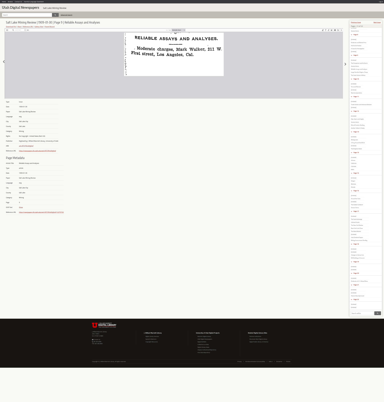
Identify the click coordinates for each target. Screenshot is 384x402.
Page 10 (356, 79)
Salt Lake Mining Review (54, 8)
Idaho (352, 169)
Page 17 (356, 211)
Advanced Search (66, 15)
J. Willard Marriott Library (99, 332)
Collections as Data (203, 344)
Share (19, 27)
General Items (355, 31)
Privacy (239, 361)
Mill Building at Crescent (357, 258)
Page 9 (356, 55)
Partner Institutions (255, 336)
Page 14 (356, 152)
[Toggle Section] (352, 35)
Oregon (353, 181)
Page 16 (356, 191)
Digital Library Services (152, 336)
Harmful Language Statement (34, 2)
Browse (10, 2)
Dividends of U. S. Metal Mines (359, 281)
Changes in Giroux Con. (357, 255)
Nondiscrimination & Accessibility (255, 361)
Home (4, 2)
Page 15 (356, 173)
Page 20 (356, 273)
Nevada (353, 187)
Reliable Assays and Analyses (359, 69)
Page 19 (356, 262)
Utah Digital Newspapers (205, 339)
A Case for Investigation (357, 48)
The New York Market (357, 225)
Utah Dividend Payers (357, 237)
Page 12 (356, 111)
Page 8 (356, 35)
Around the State (355, 198)
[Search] (55, 15)
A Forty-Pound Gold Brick (358, 143)
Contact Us (18, 2)
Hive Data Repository (204, 352)
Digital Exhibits (202, 342)
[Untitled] (353, 28)
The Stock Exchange (356, 219)
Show (21, 207)
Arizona (353, 160)
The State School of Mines (358, 75)
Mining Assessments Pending (359, 240)
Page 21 (356, 285)
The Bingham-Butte (356, 149)
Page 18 (356, 244)
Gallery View (39, 27)
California (353, 163)
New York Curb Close (357, 228)
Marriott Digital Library (204, 336)
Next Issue (377, 22)
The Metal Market (356, 231)
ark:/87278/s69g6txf (26, 146)
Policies (288, 361)
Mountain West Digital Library (258, 339)
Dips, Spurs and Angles (357, 119)
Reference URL (28, 27)
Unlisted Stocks (355, 222)
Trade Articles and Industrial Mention (361, 104)
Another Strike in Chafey (357, 128)
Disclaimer (279, 361)
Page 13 (356, 132)
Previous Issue (356, 22)
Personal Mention (356, 87)
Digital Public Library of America (259, 342)
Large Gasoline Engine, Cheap (359, 72)
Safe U (270, 361)
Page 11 (356, 96)
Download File (11, 27)
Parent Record (49, 27)
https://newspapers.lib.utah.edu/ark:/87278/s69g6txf (37, 151)
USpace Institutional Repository (207, 350)
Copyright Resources (152, 342)
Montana (353, 184)
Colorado (353, 166)
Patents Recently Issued (357, 296)
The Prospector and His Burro (359, 63)
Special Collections (151, 339)
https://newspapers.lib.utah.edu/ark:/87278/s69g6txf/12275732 (41, 212)
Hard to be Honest (356, 45)
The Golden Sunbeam (357, 205)
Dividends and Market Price (358, 42)
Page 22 (356, 299)
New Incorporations (356, 93)
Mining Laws (354, 140)
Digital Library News (203, 347)
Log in (381, 2)
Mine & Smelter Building (357, 125)
